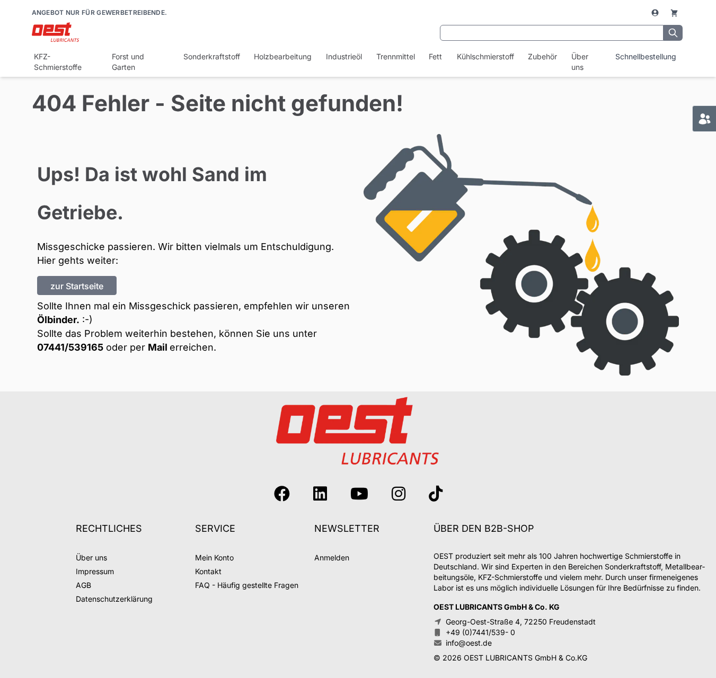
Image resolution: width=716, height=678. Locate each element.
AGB (83, 585)
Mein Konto (214, 557)
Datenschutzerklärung (114, 598)
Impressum (95, 571)
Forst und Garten (128, 62)
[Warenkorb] (674, 12)
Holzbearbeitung (282, 56)
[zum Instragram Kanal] (398, 494)
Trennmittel (395, 56)
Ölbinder (56, 319)
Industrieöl (343, 56)
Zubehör (542, 56)
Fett (435, 56)
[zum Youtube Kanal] (359, 494)
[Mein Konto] (656, 12)
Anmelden (331, 557)
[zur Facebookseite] (281, 494)
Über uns (579, 62)
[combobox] (552, 33)
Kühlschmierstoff (485, 56)
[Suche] (673, 33)
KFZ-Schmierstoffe (58, 62)
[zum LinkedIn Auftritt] (320, 494)
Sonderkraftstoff (211, 56)
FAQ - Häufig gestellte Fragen (246, 585)
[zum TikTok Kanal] (435, 494)
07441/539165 (70, 347)
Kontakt (208, 571)
